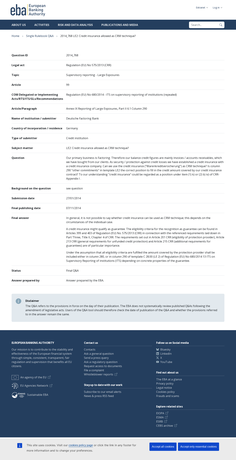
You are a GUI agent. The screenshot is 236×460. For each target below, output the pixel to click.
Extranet (200, 7)
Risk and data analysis (75, 25)
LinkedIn (166, 354)
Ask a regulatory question (100, 362)
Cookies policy (165, 392)
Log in (216, 7)
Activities (41, 25)
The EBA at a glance (169, 379)
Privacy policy (164, 383)
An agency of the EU (33, 377)
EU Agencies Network (34, 385)
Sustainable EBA (37, 395)
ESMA (160, 417)
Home (15, 36)
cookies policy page (81, 445)
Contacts (89, 349)
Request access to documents (103, 366)
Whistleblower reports (98, 374)
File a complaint (94, 370)
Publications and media (119, 25)
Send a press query (96, 358)
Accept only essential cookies (198, 446)
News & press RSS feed (99, 396)
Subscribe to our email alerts (102, 392)
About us (19, 25)
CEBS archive (164, 426)
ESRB (159, 421)
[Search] (220, 25)
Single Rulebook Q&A (40, 36)
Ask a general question (99, 354)
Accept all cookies (163, 446)
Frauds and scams (167, 396)
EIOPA (160, 413)
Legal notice (164, 388)
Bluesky (165, 349)
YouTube (166, 362)
